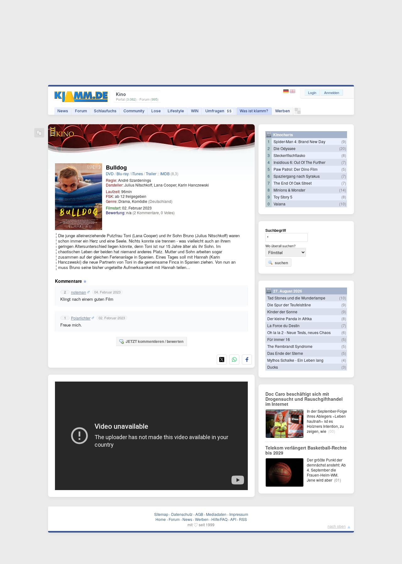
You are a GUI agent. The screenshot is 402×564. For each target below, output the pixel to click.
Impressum (238, 514)
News (62, 111)
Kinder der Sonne (282, 311)
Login (312, 92)
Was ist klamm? (254, 111)
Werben (282, 111)
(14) (342, 190)
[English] (292, 91)
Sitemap (161, 514)
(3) (343, 367)
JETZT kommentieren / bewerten (154, 341)
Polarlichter (80, 318)
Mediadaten (216, 514)
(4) (343, 360)
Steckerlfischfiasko (289, 155)
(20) (342, 148)
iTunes (137, 173)
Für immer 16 (278, 339)
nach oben (337, 526)
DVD (110, 173)
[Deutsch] (286, 91)
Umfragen (218, 111)
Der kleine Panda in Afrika (289, 318)
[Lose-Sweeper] (298, 112)
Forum (81, 111)
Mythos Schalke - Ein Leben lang (295, 360)
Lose (156, 111)
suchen (281, 262)
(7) (343, 162)
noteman (78, 292)
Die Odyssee (285, 148)
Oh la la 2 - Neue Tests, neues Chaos (299, 332)
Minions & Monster (289, 190)
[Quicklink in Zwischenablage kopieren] (39, 133)
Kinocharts (283, 135)
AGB (199, 514)
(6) (343, 332)
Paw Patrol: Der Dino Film (296, 169)
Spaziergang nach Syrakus (297, 176)
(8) (343, 155)
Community (133, 111)
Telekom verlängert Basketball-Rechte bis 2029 (306, 450)
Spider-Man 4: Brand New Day (299, 141)
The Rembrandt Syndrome (289, 346)
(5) (343, 169)
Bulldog (116, 167)
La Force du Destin (283, 325)
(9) (343, 141)
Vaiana (279, 203)
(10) (342, 203)
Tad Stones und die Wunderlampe (296, 297)
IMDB (165, 173)
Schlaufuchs (105, 111)
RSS (243, 519)
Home (160, 519)
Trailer (151, 173)
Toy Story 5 (283, 196)
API (233, 519)
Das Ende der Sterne (285, 353)
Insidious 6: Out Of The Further (299, 162)
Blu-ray (123, 173)
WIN (194, 111)
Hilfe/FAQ (219, 519)
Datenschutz (182, 514)
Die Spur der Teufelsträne (289, 304)
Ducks (272, 367)
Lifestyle (176, 111)
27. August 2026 (287, 291)
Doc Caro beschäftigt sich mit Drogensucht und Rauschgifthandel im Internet (304, 399)
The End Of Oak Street (293, 183)
